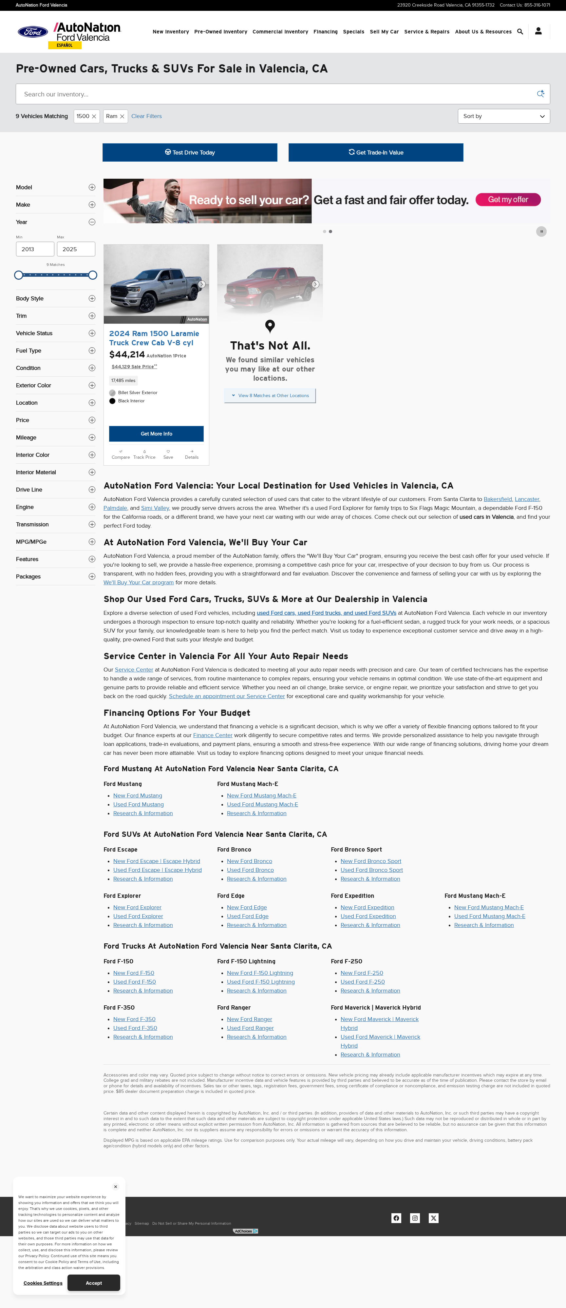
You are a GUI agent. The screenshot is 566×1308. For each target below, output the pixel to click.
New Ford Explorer (137, 907)
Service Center (134, 669)
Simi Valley (155, 508)
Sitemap (142, 1223)
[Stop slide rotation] (542, 231)
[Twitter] (435, 1219)
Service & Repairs (427, 31)
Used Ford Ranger (250, 1028)
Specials (354, 31)
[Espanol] (65, 45)
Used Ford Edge (248, 916)
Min (19, 237)
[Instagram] (416, 1219)
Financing (325, 31)
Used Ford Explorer (138, 916)
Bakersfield (498, 499)
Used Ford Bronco (250, 870)
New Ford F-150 (133, 973)
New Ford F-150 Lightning (260, 973)
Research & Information (143, 813)
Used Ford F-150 (134, 981)
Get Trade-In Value (379, 152)
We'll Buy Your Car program (139, 582)
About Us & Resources (483, 31)
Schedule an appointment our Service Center (227, 696)
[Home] (33, 32)
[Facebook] (398, 1219)
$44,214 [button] (147, 360)
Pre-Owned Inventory (220, 31)
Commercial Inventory (280, 31)
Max (60, 237)
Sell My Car (384, 31)
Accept (94, 1283)
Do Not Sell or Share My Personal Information (191, 1223)
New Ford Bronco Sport (371, 861)
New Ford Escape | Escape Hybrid (156, 861)
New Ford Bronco (249, 861)
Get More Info (156, 433)
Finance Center (213, 735)
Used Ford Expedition (368, 916)
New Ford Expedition (367, 907)
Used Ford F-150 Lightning (261, 981)
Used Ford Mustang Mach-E (262, 804)
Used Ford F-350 (135, 1028)
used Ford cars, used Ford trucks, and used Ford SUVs (326, 613)
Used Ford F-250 (363, 981)
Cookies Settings (43, 1283)
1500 (83, 116)
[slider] (18, 275)
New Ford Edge (247, 907)
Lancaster (527, 499)
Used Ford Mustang (138, 804)
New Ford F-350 (134, 1019)
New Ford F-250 (362, 973)
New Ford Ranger (249, 1019)
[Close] (116, 1187)
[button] (156, 380)
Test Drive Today (193, 152)
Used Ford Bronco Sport (372, 870)
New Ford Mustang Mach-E (261, 795)
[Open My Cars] (537, 31)
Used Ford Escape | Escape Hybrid (157, 870)
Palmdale (115, 508)
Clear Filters (146, 116)
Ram (112, 116)
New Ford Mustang (137, 795)
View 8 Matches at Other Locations (273, 395)
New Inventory (171, 31)
